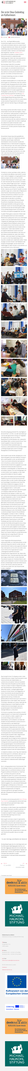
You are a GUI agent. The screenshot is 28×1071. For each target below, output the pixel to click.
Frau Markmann (10, 95)
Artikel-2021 (17, 37)
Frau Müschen (4, 801)
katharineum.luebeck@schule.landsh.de (10, 960)
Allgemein (12, 37)
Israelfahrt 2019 (18, 52)
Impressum (4, 967)
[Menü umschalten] (25, 2)
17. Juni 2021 (7, 865)
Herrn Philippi (23, 799)
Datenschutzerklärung (7, 969)
